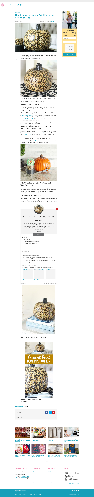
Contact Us (23, 482)
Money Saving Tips (23, 477)
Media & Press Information (74, 483)
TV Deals (33, 473)
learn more (53, 21)
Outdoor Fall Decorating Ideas (28, 118)
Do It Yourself (17, 12)
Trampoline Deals (34, 482)
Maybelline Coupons (51, 471)
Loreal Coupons (50, 480)
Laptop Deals (33, 475)
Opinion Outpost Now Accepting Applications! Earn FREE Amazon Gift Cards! (71, 440)
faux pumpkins (38, 141)
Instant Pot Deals (34, 477)
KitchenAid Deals (34, 480)
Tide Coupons (50, 473)
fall (29, 101)
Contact (20, 494)
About (16, 494)
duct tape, (40, 132)
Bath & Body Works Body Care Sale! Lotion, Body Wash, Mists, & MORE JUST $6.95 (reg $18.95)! (22, 440)
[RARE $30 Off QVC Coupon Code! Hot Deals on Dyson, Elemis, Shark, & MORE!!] (55, 449)
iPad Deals (33, 471)
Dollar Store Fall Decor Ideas (27, 115)
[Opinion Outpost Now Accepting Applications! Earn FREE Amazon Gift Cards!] (71, 432)
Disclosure (30, 494)
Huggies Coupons (51, 475)
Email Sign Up (25, 494)
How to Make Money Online (68, 437)
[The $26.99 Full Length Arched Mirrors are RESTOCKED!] (55, 432)
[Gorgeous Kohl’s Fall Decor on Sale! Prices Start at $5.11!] (38, 432)
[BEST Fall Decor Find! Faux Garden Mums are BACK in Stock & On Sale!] (71, 449)
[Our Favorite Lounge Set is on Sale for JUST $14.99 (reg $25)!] (38, 449)
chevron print (46, 132)
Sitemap (40, 494)
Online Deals (24, 476)
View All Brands (50, 484)
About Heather (17, 482)
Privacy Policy (35, 494)
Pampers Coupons (51, 477)
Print (38, 234)
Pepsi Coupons (50, 482)
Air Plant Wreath (25, 122)
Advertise (27, 482)
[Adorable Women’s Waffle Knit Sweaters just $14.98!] (22, 449)
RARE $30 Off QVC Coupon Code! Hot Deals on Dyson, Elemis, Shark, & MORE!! (54, 456)
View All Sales (33, 484)
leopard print (28, 134)
